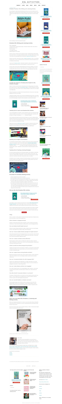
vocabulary (25, 58)
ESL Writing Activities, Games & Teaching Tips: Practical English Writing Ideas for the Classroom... (29, 101)
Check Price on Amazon (35, 107)
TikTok (40, 390)
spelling (28, 56)
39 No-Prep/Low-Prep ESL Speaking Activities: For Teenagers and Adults (46, 83)
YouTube (10, 352)
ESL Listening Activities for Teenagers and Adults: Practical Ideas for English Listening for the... (29, 194)
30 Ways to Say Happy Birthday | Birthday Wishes (33, 380)
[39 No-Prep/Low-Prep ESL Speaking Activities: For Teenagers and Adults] (46, 78)
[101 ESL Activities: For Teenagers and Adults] (46, 152)
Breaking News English (24, 87)
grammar (29, 58)
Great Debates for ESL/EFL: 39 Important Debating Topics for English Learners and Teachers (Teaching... (46, 17)
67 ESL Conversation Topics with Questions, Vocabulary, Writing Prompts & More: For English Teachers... (46, 45)
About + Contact (45, 379)
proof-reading (31, 56)
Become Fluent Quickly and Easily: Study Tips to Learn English (33, 373)
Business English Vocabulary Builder (14, 346)
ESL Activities (31, 2)
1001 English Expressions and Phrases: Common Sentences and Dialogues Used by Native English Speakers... (46, 59)
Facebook (10, 353)
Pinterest (40, 386)
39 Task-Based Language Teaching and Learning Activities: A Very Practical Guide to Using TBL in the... (46, 97)
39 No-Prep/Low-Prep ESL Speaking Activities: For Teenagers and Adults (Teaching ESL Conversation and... (16, 380)
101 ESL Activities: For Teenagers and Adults (46, 156)
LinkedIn (40, 395)
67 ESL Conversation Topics (24, 346)
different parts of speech (21, 123)
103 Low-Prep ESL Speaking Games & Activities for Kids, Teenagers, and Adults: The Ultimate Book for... (46, 31)
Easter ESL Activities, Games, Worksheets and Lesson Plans (33, 394)
